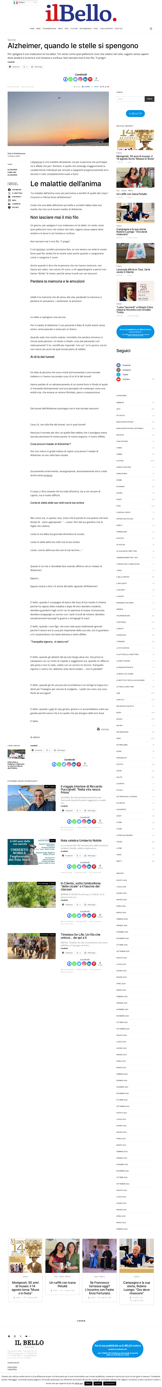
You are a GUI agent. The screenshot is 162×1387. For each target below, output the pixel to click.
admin (129, 162)
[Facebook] (65, 79)
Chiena (119, 448)
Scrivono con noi (13, 1362)
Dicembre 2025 (122, 932)
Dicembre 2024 (122, 1009)
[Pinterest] (90, 79)
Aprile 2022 (120, 1216)
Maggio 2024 (121, 1055)
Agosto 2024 (121, 1035)
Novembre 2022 (122, 1171)
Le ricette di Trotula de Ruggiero (130, 680)
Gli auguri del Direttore (126, 551)
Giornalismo (121, 532)
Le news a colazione (124, 674)
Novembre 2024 (122, 1016)
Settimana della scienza (126, 796)
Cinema (119, 454)
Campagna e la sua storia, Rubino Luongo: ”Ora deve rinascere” (131, 232)
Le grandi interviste (124, 667)
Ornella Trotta (132, 238)
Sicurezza (120, 803)
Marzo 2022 (121, 1223)
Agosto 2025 (121, 958)
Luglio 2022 (121, 1197)
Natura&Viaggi (86, 29)
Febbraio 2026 (122, 919)
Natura (119, 725)
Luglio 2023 (121, 1119)
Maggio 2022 (121, 1210)
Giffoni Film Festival (124, 519)
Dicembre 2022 (122, 1164)
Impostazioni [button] (110, 1383)
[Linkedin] (85, 79)
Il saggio (120, 596)
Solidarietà (121, 809)
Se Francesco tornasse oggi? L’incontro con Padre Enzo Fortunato (99, 1288)
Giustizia (120, 538)
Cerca (149, 99)
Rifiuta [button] (88, 1383)
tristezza (48, 475)
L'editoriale (121, 622)
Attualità (120, 415)
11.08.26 (119, 162)
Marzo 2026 (121, 912)
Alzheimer (12, 170)
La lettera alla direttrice (127, 654)
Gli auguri (120, 545)
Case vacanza (122, 441)
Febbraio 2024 (122, 1074)
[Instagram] (80, 79)
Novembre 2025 (122, 938)
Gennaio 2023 (121, 1158)
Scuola (119, 790)
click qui (79, 1383)
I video (119, 570)
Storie (12, 40)
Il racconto (44, 935)
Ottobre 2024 (122, 1022)
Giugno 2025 (121, 971)
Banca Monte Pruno (124, 422)
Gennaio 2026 (121, 925)
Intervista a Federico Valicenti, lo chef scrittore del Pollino (16, 765)
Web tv (130, 190)
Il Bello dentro (106, 29)
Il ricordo (120, 590)
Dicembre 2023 (122, 1087)
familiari (40, 249)
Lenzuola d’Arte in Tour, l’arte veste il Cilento (133, 271)
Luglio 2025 (121, 964)
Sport (119, 816)
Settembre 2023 (122, 1106)
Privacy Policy (12, 1367)
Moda (60, 29)
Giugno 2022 (121, 1203)
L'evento (120, 629)
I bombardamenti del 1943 (127, 557)
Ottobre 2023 (122, 1100)
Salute (119, 777)
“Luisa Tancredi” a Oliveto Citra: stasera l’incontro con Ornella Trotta (134, 310)
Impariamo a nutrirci (125, 603)
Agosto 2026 (121, 880)
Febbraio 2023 (122, 1151)
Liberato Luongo (66, 872)
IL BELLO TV (135, 113)
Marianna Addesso (67, 827)
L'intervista (121, 635)
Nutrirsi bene (122, 745)
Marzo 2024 (121, 1067)
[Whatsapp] (70, 79)
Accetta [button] (98, 1383)
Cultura (74, 29)
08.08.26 (119, 238)
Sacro (119, 771)
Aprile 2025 (120, 984)
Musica (119, 719)
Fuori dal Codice (123, 512)
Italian (21, 2)
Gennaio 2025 (121, 1003)
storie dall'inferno (124, 835)
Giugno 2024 (121, 1048)
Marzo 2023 (121, 1145)
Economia (120, 486)
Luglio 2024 (121, 1042)
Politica (119, 764)
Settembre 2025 (122, 951)
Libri (46, 786)
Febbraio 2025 (122, 996)
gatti (51, 709)
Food (96, 29)
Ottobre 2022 (121, 1177)
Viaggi (118, 855)
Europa (119, 493)
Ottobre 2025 (121, 945)
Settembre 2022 (122, 1184)
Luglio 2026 (121, 887)
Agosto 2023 (121, 1113)
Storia (119, 822)
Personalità (121, 758)
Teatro (119, 842)
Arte (66, 29)
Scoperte (120, 784)
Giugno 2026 (121, 893)
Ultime (119, 848)
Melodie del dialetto (125, 706)
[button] (77, 1321)
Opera (118, 751)
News (38, 29)
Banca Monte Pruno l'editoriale (129, 428)
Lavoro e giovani (123, 661)
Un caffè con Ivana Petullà (131, 194)
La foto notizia (122, 648)
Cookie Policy (12, 1369)
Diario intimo (121, 474)
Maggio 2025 (121, 977)
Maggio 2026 (121, 900)
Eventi (119, 499)
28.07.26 (119, 275)
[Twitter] (75, 79)
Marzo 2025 (121, 990)
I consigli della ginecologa (128, 564)
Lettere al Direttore (125, 687)
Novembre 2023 (122, 1093)
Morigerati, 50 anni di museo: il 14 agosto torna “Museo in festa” (135, 157)
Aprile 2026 (120, 906)
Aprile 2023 (121, 1139)
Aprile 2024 (121, 1061)
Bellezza (120, 435)
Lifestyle (119, 29)
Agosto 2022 (121, 1190)
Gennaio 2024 (121, 1080)
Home (32, 29)
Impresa (119, 609)
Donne (119, 480)
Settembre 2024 (122, 1029)
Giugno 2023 (121, 1126)
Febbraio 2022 (122, 1229)
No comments (14, 87)
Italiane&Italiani (49, 29)
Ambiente (120, 402)
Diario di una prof (123, 467)
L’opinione (120, 641)
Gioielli (119, 525)
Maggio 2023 (121, 1132)
